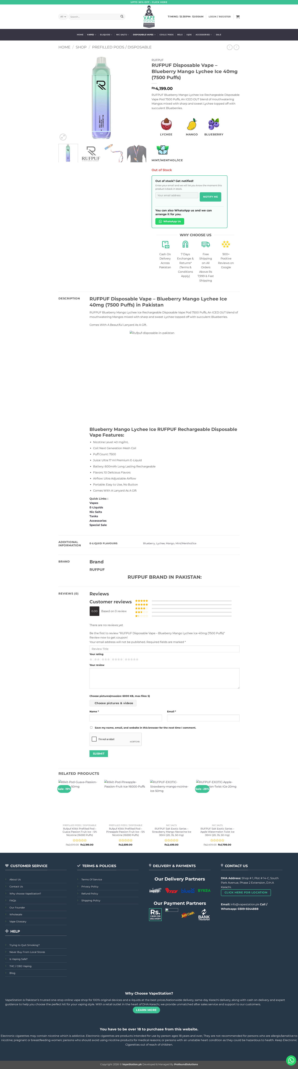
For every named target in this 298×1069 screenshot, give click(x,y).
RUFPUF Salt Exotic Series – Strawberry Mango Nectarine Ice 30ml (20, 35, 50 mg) (171, 832)
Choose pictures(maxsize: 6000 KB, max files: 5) (120, 696)
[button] (238, 17)
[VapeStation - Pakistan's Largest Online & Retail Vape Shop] (149, 16)
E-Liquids (96, 507)
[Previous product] (236, 47)
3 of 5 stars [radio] (105, 659)
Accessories (203, 34)
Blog (12, 973)
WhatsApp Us (172, 221)
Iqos (189, 34)
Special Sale (98, 525)
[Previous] (64, 97)
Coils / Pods (166, 34)
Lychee (160, 543)
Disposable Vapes (143, 34)
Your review (97, 665)
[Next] (140, 97)
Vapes (90, 34)
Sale (218, 34)
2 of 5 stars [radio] (96, 659)
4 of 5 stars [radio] (117, 659)
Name (94, 711)
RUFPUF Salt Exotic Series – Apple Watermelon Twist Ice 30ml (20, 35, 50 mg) (217, 832)
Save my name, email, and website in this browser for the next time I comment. (145, 727)
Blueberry (149, 543)
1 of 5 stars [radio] (90, 659)
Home (80, 34)
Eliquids (105, 34)
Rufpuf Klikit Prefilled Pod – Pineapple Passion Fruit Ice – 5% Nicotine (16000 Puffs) (125, 832)
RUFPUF (157, 60)
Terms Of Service (91, 879)
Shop (81, 47)
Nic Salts (121, 34)
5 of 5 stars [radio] (131, 659)
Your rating (96, 654)
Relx (180, 34)
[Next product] (229, 47)
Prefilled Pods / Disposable (122, 47)
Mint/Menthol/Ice (186, 543)
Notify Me (210, 196)
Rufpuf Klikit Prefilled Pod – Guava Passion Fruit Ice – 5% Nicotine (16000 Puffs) (80, 832)
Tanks (94, 516)
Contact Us (16, 886)
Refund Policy (89, 893)
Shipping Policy (90, 900)
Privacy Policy (89, 886)
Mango (170, 543)
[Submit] (122, 17)
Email (171, 711)
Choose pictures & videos (114, 703)
